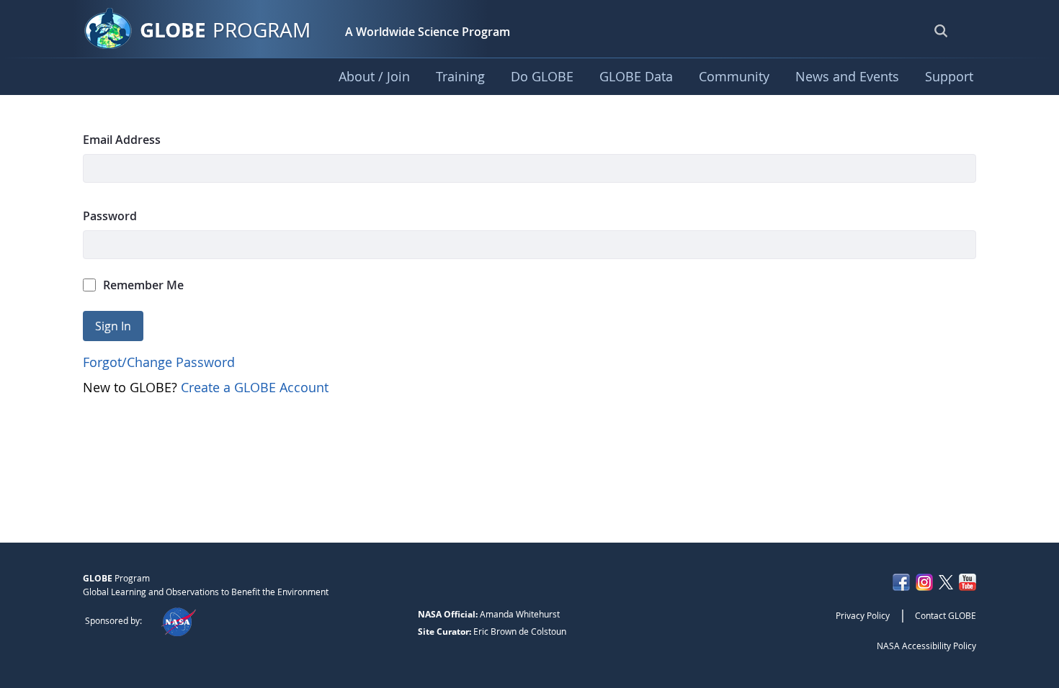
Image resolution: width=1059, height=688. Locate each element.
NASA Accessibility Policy (926, 645)
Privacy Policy (863, 615)
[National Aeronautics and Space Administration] (178, 620)
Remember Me (143, 285)
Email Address (122, 140)
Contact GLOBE (945, 615)
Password (110, 216)
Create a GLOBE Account (255, 387)
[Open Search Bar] (941, 30)
